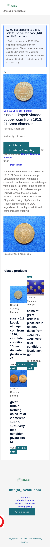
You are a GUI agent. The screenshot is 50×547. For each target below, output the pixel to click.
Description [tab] (16, 165)
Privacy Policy (25, 506)
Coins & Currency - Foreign (17, 111)
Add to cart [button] (18, 366)
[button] (4, 72)
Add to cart (16, 145)
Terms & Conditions (25, 503)
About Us (25, 497)
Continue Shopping (21, 150)
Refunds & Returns (25, 500)
